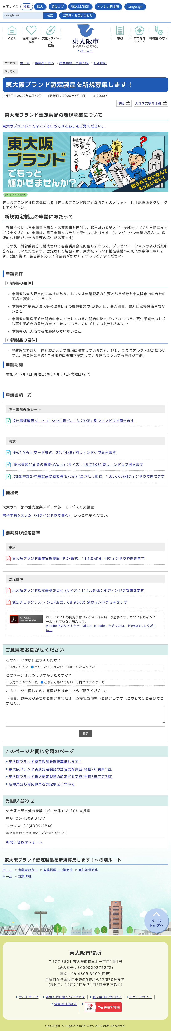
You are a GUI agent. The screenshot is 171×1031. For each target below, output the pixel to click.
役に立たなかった (82, 666)
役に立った (20, 666)
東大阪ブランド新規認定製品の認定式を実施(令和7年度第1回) (61, 769)
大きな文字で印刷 (148, 103)
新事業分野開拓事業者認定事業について (42, 784)
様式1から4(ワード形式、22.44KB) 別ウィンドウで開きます (64, 452)
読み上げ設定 (80, 6)
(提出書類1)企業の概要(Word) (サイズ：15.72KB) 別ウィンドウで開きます (77, 464)
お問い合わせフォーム (24, 842)
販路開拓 (100, 63)
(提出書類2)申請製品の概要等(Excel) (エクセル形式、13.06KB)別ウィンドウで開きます (88, 476)
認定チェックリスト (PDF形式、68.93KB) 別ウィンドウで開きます (69, 602)
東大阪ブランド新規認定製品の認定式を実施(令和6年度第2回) (61, 776)
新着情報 (24, 876)
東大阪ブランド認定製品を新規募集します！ (45, 761)
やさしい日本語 (108, 6)
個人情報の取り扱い (107, 997)
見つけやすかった (25, 682)
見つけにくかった (92, 682)
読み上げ (58, 6)
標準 (27, 6)
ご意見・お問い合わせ (77, 15)
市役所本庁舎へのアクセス (65, 997)
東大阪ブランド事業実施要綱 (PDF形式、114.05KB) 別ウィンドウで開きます (78, 558)
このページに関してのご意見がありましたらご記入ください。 (57, 691)
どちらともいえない (48, 666)
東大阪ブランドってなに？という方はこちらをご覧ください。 (54, 126)
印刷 (121, 103)
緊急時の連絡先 (65, 1004)
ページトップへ (156, 923)
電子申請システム (36, 515)
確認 (85, 733)
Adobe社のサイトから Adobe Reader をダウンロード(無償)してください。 (101, 627)
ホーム (25, 63)
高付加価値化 (88, 869)
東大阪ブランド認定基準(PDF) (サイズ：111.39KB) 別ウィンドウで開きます (78, 590)
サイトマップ (29, 997)
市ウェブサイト (140, 997)
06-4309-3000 (85, 973)
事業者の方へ (44, 63)
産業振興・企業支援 (73, 63)
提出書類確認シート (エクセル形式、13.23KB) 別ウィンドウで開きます (73, 420)
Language (135, 6)
